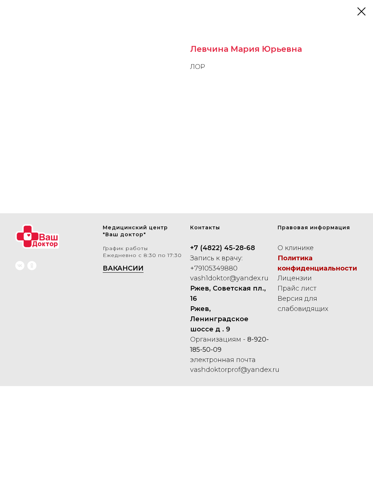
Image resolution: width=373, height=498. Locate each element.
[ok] (31, 265)
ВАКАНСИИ (123, 268)
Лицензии (295, 278)
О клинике (296, 248)
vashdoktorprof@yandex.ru (234, 370)
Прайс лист (297, 288)
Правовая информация (314, 227)
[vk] (19, 265)
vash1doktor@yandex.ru (229, 278)
